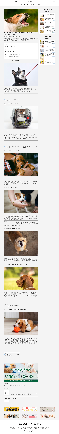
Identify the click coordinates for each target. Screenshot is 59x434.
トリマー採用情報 (41, 428)
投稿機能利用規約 (27, 427)
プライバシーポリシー (18, 427)
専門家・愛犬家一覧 (35, 428)
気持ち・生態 (5, 36)
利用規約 (23, 427)
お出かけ (53, 28)
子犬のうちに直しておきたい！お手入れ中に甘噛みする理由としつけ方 (27, 222)
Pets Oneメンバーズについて (15, 428)
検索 (15, 1)
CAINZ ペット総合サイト (24, 428)
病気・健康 (53, 56)
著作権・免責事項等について (35, 427)
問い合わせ (30, 428)
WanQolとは (12, 427)
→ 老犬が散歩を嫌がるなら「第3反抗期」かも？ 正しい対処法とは (14, 385)
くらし (54, 20)
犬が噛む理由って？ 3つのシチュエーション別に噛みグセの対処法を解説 (26, 223)
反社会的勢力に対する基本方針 (44, 427)
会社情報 (46, 428)
